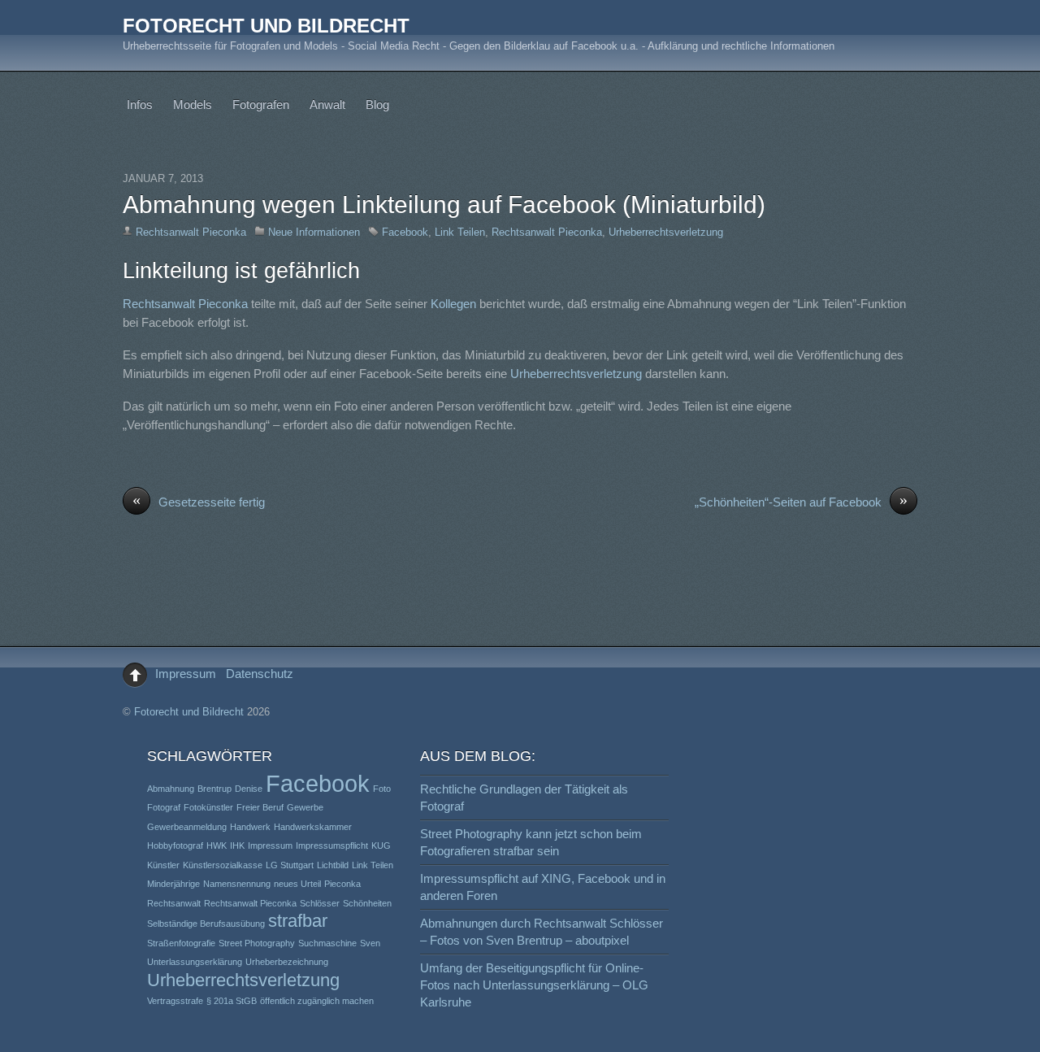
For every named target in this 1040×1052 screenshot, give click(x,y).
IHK (237, 845)
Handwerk (250, 827)
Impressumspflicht (332, 845)
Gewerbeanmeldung (187, 827)
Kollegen (455, 304)
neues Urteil (297, 884)
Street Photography (257, 943)
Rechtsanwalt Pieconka (191, 232)
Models (192, 104)
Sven (370, 943)
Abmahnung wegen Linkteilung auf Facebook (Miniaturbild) (444, 204)
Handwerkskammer (313, 827)
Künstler (163, 865)
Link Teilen (460, 232)
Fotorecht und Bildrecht (189, 712)
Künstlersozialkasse (222, 865)
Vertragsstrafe (175, 1001)
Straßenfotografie (181, 943)
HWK (216, 845)
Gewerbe (305, 807)
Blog (377, 104)
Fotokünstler (208, 807)
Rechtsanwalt (174, 903)
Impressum (185, 673)
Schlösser (320, 903)
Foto (382, 788)
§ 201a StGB (231, 1001)
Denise (248, 788)
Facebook (405, 232)
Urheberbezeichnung (286, 962)
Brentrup (214, 788)
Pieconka (342, 884)
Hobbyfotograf (175, 845)
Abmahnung (170, 788)
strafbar (297, 921)
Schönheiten (367, 903)
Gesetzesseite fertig (198, 501)
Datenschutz (259, 673)
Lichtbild (333, 865)
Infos (140, 104)
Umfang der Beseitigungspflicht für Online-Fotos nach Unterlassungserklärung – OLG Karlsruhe (534, 985)
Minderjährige (173, 884)
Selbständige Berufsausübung (206, 923)
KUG (381, 845)
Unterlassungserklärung (194, 962)
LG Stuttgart (290, 865)
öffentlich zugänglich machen (317, 1001)
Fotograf (163, 807)
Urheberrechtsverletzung (666, 232)
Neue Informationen (314, 232)
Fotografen (260, 104)
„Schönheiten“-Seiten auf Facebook (801, 501)
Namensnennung (237, 884)
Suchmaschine (327, 943)
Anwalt (327, 104)
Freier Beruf (260, 807)
